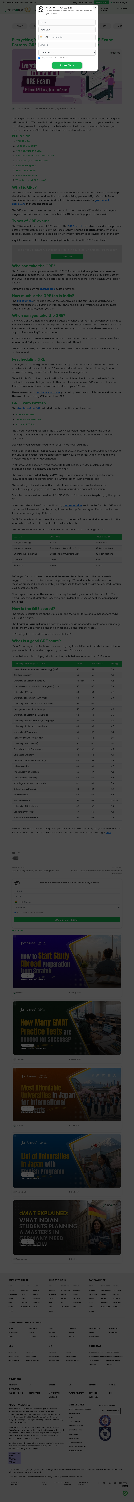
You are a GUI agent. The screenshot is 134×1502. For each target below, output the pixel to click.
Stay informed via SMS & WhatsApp (54, 58)
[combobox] (43, 37)
